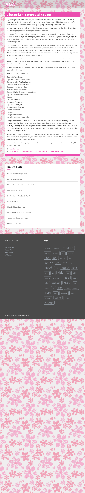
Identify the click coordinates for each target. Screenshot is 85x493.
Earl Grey (25, 151)
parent (75, 278)
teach (55, 293)
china (19, 151)
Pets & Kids (9, 252)
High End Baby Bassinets (16, 207)
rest (75, 283)
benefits (56, 248)
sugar (75, 288)
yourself (49, 302)
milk (74, 273)
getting (49, 262)
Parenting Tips (14, 149)
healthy (65, 267)
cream (55, 253)
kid (53, 273)
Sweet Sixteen (55, 151)
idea (74, 267)
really (67, 282)
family (62, 258)
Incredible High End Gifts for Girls (19, 212)
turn (72, 293)
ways (67, 298)
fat (70, 258)
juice (46, 273)
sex (53, 288)
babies (48, 248)
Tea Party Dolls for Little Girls (17, 218)
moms (47, 278)
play (46, 283)
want (62, 151)
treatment (64, 293)
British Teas (12, 151)
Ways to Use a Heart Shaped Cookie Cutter (22, 185)
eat (54, 257)
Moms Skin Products (14, 190)
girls (39, 151)
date (63, 253)
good (48, 267)
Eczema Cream (12, 201)
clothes (47, 253)
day (47, 257)
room (47, 288)
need (43, 151)
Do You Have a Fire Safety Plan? (18, 196)
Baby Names (9, 247)
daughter (70, 253)
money (56, 278)
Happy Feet (9, 250)
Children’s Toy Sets (14, 224)
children (68, 248)
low (68, 273)
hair (57, 268)
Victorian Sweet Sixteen (28, 14)
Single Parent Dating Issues (17, 174)
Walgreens (9, 255)
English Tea (33, 151)
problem (56, 282)
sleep (68, 288)
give (65, 262)
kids (60, 272)
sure (47, 151)
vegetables (48, 298)
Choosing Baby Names (15, 179)
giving (72, 263)
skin (60, 287)
